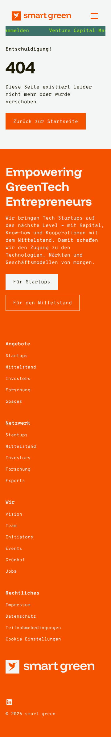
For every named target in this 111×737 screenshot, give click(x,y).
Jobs (11, 571)
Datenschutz (21, 616)
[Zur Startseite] (41, 16)
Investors (18, 378)
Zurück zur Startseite (45, 122)
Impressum (18, 605)
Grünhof (15, 560)
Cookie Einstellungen (33, 639)
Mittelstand (21, 367)
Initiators (19, 537)
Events (14, 548)
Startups (17, 356)
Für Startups (31, 282)
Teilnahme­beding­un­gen (33, 628)
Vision (14, 514)
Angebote (18, 344)
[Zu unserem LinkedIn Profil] (9, 702)
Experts (15, 481)
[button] (93, 16)
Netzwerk (18, 423)
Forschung (18, 390)
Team (11, 526)
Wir (10, 503)
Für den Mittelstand (42, 303)
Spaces (14, 401)
